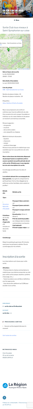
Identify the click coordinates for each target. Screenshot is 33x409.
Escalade (20, 103)
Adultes (8, 103)
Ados (4, 103)
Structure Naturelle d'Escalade (6, 206)
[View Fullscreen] (28, 36)
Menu (17, 20)
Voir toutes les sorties (9, 335)
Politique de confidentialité (10, 402)
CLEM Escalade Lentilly (13, 11)
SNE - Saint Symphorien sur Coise (13, 90)
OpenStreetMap (25, 69)
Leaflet (19, 69)
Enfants (14, 103)
